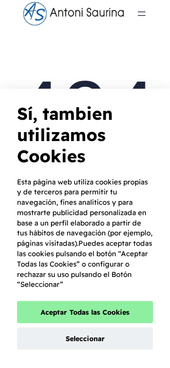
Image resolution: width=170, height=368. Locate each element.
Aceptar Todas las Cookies (85, 312)
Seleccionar (85, 339)
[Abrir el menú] (141, 13)
